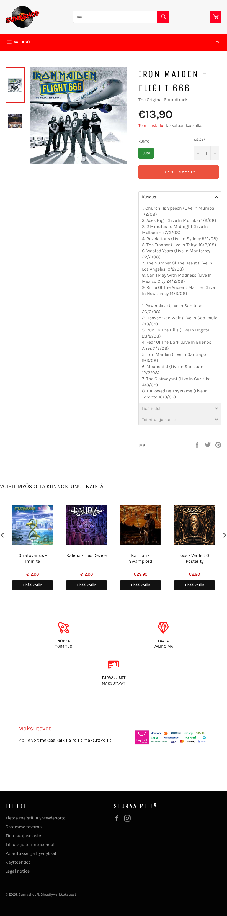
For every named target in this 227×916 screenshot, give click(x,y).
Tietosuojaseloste (23, 835)
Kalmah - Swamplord (140, 558)
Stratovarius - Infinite (33, 558)
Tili (218, 42)
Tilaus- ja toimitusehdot (30, 844)
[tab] (179, 196)
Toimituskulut (151, 125)
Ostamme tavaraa (24, 826)
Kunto (143, 141)
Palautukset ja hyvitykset (31, 853)
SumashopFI (29, 894)
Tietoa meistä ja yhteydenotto (36, 817)
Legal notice (18, 871)
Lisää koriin (32, 585)
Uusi (146, 153)
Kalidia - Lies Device (86, 555)
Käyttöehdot (18, 862)
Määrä (200, 140)
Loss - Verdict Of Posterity (194, 558)
